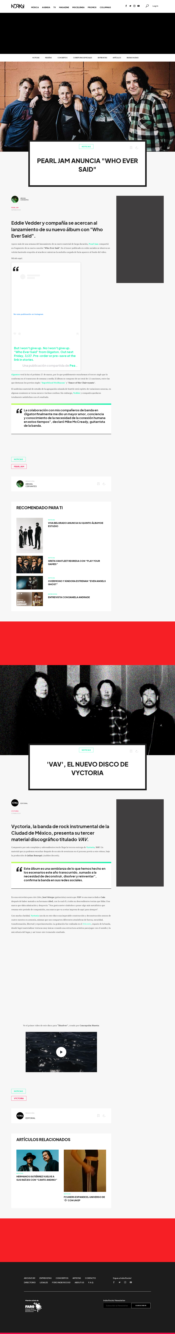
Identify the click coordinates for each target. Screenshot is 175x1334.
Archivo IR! (29, 1278)
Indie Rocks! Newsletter (114, 1300)
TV (54, 7)
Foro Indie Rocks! (61, 1282)
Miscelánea (78, 7)
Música (35, 7)
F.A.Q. (91, 1282)
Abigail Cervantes (24, 199)
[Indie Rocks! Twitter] (130, 6)
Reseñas (48, 58)
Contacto (90, 1278)
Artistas (77, 1278)
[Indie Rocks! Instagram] (134, 6)
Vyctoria (14, 811)
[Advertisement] (87, 33)
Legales (44, 1282)
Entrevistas (102, 58)
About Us (79, 1282)
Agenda (46, 7)
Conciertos (63, 58)
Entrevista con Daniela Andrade (69, 597)
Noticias (35, 58)
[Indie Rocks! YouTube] (138, 6)
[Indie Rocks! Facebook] (126, 6)
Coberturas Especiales (82, 58)
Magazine (64, 7)
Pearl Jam (14, 207)
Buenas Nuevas (133, 58)
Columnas (105, 7)
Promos (92, 7)
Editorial (24, 803)
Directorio (30, 1282)
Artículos (117, 58)
